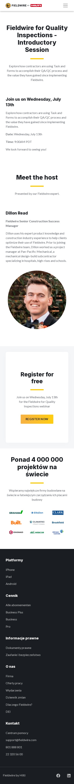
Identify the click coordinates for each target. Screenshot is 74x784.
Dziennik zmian (16, 697)
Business (11, 619)
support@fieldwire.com (21, 740)
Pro (8, 626)
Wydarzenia (13, 690)
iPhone (10, 569)
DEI (8, 711)
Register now (37, 419)
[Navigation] (65, 5)
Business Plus (14, 612)
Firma (9, 676)
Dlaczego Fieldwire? (19, 704)
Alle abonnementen (18, 605)
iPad (9, 576)
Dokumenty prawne (18, 647)
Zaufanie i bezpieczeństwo (23, 655)
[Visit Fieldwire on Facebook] (55, 775)
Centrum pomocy (17, 733)
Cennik (12, 596)
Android (11, 583)
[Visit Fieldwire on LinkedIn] (66, 775)
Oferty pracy (14, 683)
